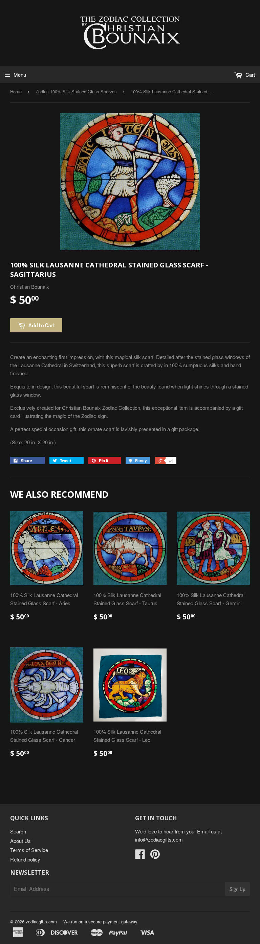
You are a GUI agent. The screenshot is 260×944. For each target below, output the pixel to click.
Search (18, 831)
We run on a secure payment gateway (100, 921)
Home (16, 91)
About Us (20, 840)
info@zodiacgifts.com (159, 839)
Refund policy (25, 859)
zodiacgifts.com (41, 921)
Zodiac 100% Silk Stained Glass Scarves (76, 91)
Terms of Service (29, 849)
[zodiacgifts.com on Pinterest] (155, 855)
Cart (249, 74)
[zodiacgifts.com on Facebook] (140, 855)
